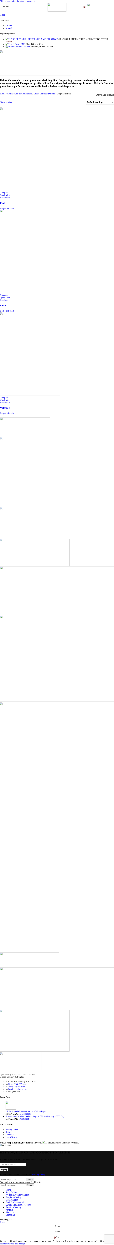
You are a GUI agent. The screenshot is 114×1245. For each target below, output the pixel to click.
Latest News (11, 1137)
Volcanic (5, 407)
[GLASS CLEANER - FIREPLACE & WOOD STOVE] (32, 39)
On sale (9, 25)
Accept (21, 1243)
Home (3, 93)
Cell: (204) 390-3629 (16, 1087)
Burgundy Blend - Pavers (42, 46)
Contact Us (10, 1134)
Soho (3, 305)
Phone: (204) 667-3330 (17, 1084)
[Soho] (30, 292)
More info (9, 1243)
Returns (9, 1132)
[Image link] (21, 1069)
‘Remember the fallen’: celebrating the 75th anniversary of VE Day (35, 1116)
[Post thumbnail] (11, 1109)
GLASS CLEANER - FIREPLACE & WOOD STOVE (83, 39)
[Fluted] (30, 190)
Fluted (3, 203)
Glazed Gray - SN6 (34, 44)
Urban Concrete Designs (45, 93)
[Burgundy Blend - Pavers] (18, 46)
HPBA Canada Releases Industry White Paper (26, 1111)
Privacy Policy (12, 1129)
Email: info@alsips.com (17, 1089)
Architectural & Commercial (19, 93)
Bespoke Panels (7, 208)
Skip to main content (26, 1)
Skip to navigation (8, 1)
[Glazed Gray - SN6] (15, 44)
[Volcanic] (30, 395)
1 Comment (25, 1114)
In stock (9, 28)
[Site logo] (57, 11)
